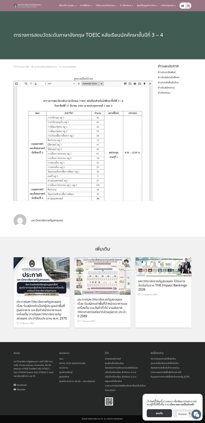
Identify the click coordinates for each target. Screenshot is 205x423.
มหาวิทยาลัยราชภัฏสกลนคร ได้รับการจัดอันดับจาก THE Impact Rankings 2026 (162, 285)
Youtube (20, 389)
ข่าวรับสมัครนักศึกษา (169, 77)
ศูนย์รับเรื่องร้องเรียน (114, 363)
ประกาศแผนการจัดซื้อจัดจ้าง (163, 358)
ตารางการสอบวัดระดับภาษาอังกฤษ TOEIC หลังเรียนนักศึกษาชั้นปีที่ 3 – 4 (88, 35)
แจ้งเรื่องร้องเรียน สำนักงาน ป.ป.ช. (121, 372)
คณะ (61, 358)
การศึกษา (85, 5)
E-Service (125, 5)
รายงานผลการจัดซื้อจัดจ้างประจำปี (166, 372)
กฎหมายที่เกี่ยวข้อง (113, 381)
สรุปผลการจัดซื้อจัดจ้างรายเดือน (165, 367)
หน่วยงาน (63, 367)
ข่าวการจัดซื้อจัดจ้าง (168, 82)
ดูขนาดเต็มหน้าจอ (83, 78)
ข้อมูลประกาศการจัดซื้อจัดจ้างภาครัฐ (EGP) (170, 376)
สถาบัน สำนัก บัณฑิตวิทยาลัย (72, 363)
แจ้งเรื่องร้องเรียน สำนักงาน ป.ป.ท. (121, 376)
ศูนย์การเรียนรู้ (65, 372)
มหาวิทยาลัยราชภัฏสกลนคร (45, 66)
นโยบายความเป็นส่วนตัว (181, 404)
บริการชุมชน (167, 5)
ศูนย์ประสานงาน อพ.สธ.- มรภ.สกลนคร (77, 381)
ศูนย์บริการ (64, 376)
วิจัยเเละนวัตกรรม (105, 5)
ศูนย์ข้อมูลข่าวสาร (146, 5)
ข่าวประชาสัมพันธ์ (69, 66)
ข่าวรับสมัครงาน (166, 88)
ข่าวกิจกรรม (164, 93)
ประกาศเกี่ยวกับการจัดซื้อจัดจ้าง (165, 363)
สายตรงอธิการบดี (113, 358)
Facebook (21, 385)
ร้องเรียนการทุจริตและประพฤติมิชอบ (121, 367)
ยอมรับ (159, 413)
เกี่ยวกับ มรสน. (66, 5)
